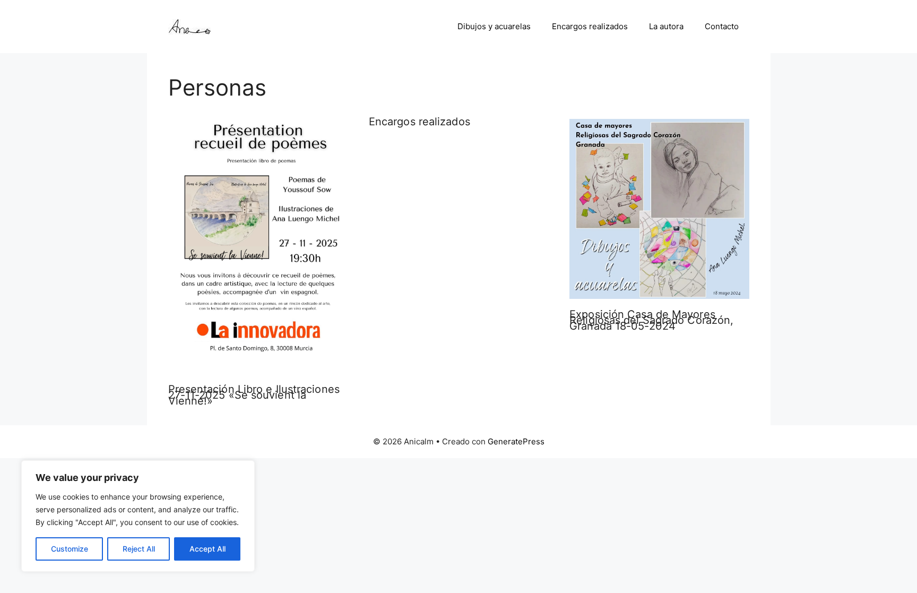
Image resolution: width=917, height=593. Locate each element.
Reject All (139, 548)
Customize (69, 548)
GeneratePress (516, 441)
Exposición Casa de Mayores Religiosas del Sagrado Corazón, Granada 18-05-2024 (651, 320)
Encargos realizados (590, 26)
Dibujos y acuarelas (494, 26)
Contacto (722, 26)
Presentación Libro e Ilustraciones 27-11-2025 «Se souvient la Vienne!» (254, 395)
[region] (138, 516)
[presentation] (258, 248)
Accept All (207, 548)
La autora (666, 26)
